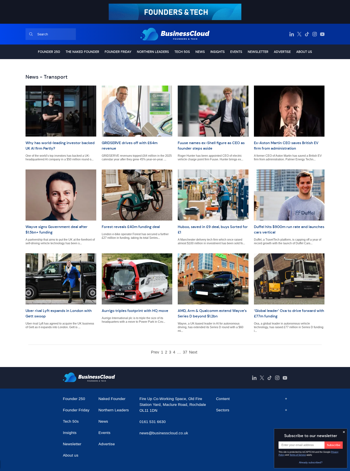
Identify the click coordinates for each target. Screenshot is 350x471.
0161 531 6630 (152, 422)
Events (236, 52)
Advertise (282, 52)
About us (304, 52)
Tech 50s (182, 52)
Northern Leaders (153, 52)
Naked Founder (111, 399)
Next (193, 352)
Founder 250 (49, 52)
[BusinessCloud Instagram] (314, 34)
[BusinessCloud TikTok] (307, 34)
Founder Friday (118, 52)
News (200, 52)
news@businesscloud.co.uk (163, 433)
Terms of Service (297, 455)
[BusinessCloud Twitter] (299, 34)
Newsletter (258, 52)
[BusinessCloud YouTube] (322, 34)
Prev (155, 352)
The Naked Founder (82, 52)
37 (185, 352)
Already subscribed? (310, 462)
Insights (217, 52)
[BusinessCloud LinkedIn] (291, 34)
